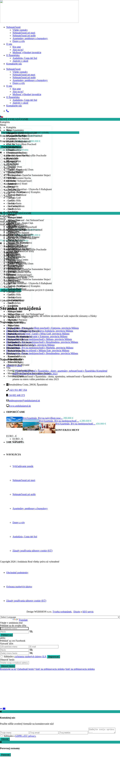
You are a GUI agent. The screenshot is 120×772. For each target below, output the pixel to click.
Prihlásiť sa (6, 635)
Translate (23, 620)
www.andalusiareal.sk (20, 406)
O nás (9, 44)
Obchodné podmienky (17, 572)
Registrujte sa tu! (8, 669)
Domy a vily (18, 41)
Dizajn (76, 611)
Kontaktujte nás (14, 63)
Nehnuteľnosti (13, 27)
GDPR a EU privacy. (25, 736)
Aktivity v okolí (20, 61)
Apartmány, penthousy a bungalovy (30, 38)
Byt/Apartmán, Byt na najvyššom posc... (43, 418)
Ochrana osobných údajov (19, 586)
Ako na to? (17, 49)
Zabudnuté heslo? (26, 669)
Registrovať (53, 657)
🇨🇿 (1, 116)
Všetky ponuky (20, 30)
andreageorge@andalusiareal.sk (24, 400)
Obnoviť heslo (7, 666)
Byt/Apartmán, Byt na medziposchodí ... (59, 421)
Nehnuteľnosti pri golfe (24, 35)
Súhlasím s (25, 656)
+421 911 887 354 (18, 390)
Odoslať (4, 739)
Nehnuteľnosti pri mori (23, 32)
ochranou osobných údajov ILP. (30, 656)
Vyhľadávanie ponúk (22, 466)
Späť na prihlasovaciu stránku (50, 669)
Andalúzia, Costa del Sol (24, 58)
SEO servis (87, 611)
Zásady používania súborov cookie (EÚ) (32, 550)
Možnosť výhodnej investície (26, 52)
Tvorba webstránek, (62, 611)
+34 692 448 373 (16, 395)
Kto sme (16, 47)
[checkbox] (2, 736)
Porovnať (5, 755)
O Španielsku (13, 55)
